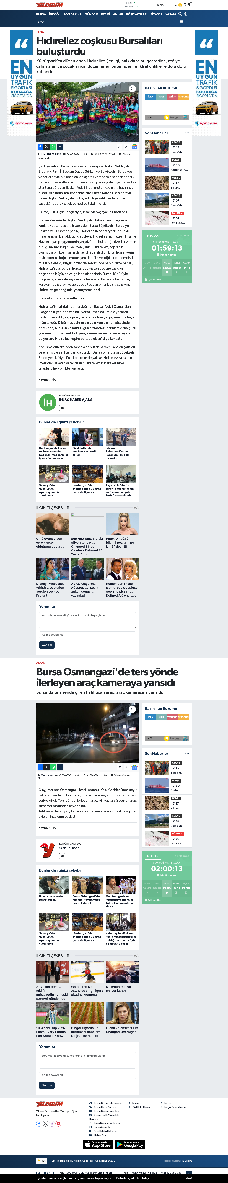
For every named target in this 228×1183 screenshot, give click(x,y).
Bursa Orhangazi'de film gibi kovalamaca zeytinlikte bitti (86, 899)
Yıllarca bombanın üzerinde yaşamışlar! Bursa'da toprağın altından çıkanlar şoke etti (179, 185)
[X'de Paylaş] (46, 147)
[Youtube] (58, 1124)
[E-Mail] (62, 408)
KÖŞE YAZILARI (136, 14)
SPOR (41, 21)
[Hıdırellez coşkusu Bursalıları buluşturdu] (87, 112)
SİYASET (156, 14)
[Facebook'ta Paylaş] (40, 147)
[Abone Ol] (134, 146)
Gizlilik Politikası (141, 1107)
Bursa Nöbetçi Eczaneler (108, 1103)
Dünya (175, 160)
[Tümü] (187, 133)
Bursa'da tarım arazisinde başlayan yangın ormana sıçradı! (178, 203)
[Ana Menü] (180, 22)
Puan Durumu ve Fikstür (107, 1123)
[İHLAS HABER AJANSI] (47, 402)
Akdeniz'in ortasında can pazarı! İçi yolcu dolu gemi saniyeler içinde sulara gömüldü (180, 168)
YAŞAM (170, 14)
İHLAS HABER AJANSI (51, 154)
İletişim (168, 1103)
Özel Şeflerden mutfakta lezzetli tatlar (84, 451)
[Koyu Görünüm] (185, 14)
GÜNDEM (91, 14)
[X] (45, 1124)
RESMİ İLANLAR (112, 14)
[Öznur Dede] (47, 850)
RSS (43, 1160)
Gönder (47, 644)
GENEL (176, 178)
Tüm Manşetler (103, 1127)
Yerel (40, 31)
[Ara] (180, 14)
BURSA (41, 14)
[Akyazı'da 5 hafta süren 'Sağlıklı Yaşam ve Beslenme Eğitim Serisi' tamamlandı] (121, 473)
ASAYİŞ (176, 142)
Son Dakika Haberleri (106, 1131)
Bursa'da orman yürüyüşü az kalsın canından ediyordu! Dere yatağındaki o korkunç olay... (180, 150)
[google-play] (130, 1144)
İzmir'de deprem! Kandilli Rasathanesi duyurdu (178, 221)
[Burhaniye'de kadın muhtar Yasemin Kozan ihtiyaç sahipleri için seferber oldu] (54, 436)
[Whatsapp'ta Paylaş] (53, 147)
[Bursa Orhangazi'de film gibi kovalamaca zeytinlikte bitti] (87, 884)
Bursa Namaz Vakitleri (106, 1111)
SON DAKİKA (72, 14)
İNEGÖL (54, 14)
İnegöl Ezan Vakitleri (175, 1107)
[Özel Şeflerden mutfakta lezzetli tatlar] (87, 436)
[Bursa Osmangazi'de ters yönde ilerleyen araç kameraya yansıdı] (87, 733)
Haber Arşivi (101, 1135)
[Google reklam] (21, 82)
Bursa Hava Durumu (105, 1107)
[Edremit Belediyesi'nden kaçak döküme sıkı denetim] (121, 436)
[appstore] (98, 1144)
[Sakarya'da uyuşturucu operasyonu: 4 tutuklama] (54, 473)
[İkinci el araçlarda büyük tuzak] (54, 884)
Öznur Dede (47, 775)
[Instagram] (52, 1124)
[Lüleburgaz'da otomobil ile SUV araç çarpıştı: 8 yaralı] (87, 473)
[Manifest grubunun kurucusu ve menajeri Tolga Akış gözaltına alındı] (121, 884)
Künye (135, 1103)
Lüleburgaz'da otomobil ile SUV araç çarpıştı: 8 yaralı (86, 488)
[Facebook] (39, 1124)
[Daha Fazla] (60, 147)
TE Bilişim (187, 1160)
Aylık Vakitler (154, 280)
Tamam (188, 1178)
